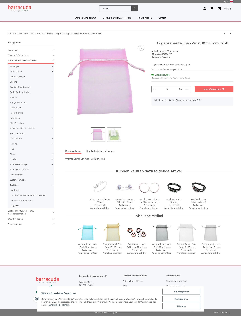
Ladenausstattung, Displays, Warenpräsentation (21, 212)
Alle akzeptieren (181, 291)
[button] (204, 8)
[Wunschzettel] (212, 8)
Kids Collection (17, 123)
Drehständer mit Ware (20, 92)
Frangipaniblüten (18, 102)
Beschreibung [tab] (73, 151)
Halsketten (15, 118)
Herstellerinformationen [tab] (100, 151)
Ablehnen (181, 306)
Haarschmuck (16, 112)
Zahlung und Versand (176, 281)
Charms (13, 81)
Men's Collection (17, 133)
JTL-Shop (226, 312)
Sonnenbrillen (16, 174)
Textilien (14, 185)
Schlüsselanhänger (19, 164)
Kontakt (162, 17)
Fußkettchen (15, 107)
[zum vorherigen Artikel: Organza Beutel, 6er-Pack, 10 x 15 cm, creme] (225, 34)
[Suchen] (134, 8)
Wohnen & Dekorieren (85, 17)
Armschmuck (16, 71)
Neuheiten (13, 50)
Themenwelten (15, 224)
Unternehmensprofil (175, 286)
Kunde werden (145, 17)
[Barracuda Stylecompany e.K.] (19, 8)
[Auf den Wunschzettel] (141, 48)
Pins (12, 149)
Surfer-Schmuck (17, 179)
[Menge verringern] (155, 89)
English (225, 1)
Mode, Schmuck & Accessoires (117, 17)
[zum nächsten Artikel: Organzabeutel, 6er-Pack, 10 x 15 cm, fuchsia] (230, 34)
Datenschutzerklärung (133, 281)
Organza (166, 57)
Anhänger (14, 66)
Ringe (12, 154)
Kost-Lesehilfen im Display (22, 128)
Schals (13, 159)
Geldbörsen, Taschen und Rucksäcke (28, 195)
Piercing (13, 143)
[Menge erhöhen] (187, 89)
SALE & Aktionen (15, 219)
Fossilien (14, 97)
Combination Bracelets (20, 87)
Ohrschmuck (16, 138)
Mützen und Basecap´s (22, 200)
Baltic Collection (17, 76)
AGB (125, 286)
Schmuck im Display (19, 169)
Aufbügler (15, 190)
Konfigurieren (181, 299)
